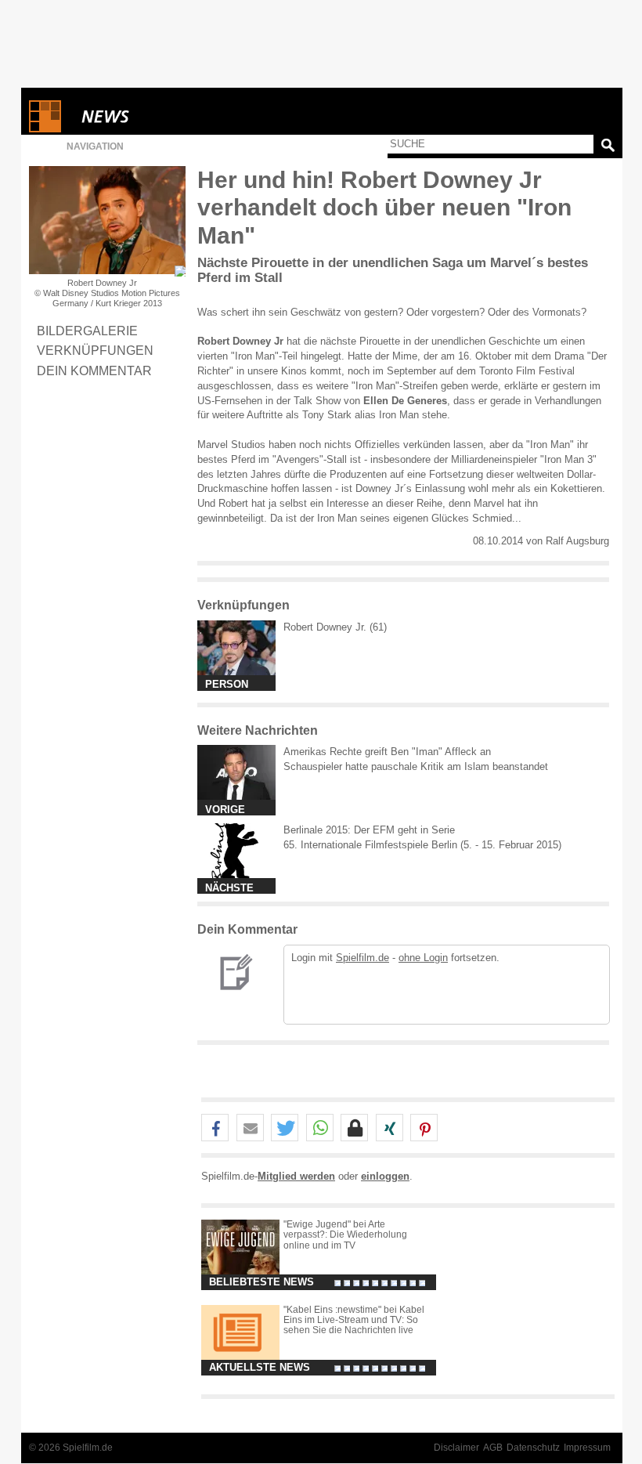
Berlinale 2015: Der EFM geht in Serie (369, 830)
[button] (215, 1128)
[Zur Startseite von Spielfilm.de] (45, 129)
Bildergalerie (87, 331)
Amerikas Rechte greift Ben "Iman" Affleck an (387, 751)
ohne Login (423, 957)
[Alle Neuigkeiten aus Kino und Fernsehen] (162, 116)
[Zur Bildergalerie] (180, 271)
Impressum (587, 1447)
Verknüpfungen (95, 350)
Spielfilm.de (362, 957)
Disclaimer (456, 1447)
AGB (493, 1447)
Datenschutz (533, 1447)
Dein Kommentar (94, 370)
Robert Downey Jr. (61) (335, 627)
